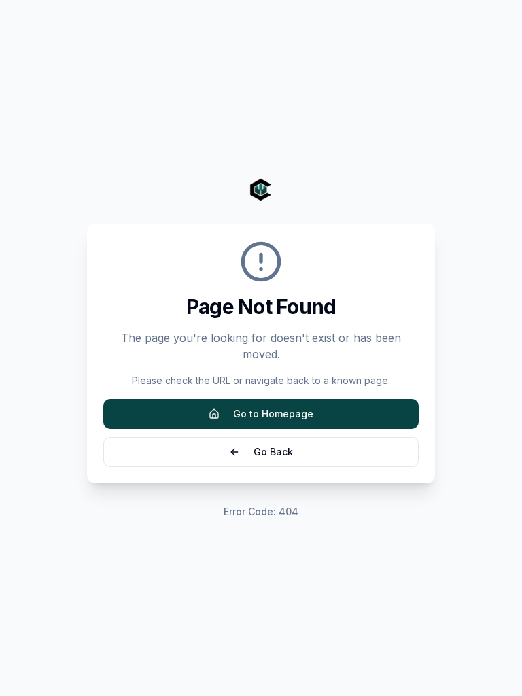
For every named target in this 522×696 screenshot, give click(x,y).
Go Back (273, 451)
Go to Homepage (273, 413)
